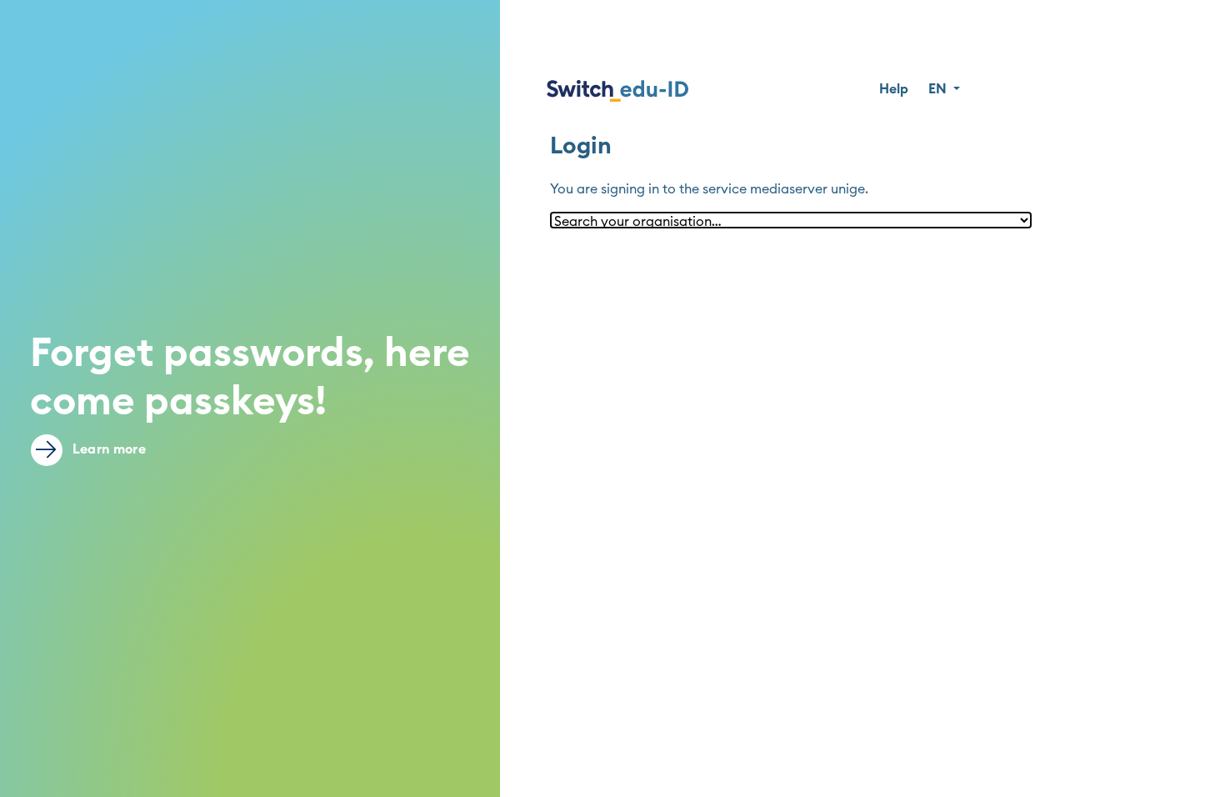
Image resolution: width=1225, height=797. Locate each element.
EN (939, 89)
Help (893, 89)
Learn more (107, 449)
